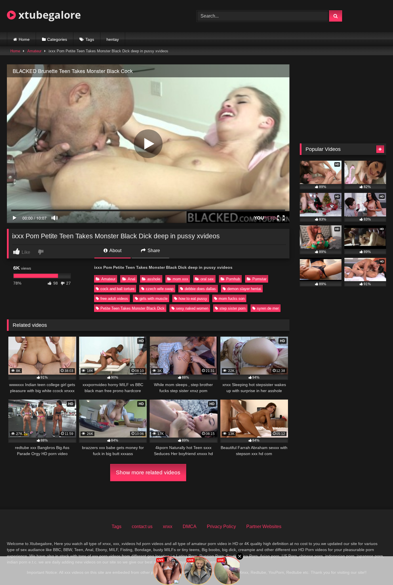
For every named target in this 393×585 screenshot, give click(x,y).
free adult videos (114, 298)
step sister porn (232, 308)
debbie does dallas (200, 289)
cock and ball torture (117, 289)
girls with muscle (153, 298)
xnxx (167, 526)
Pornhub (233, 279)
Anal (131, 279)
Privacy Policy (221, 526)
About (114, 250)
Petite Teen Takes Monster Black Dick (132, 308)
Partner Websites (263, 526)
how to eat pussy (193, 298)
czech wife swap (159, 289)
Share (153, 250)
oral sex (207, 279)
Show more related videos (148, 472)
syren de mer (268, 308)
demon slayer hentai (244, 289)
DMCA (190, 526)
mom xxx (180, 279)
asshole (153, 279)
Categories (57, 39)
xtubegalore (48, 15)
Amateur (34, 51)
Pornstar (259, 279)
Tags (89, 39)
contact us (142, 526)
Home (24, 39)
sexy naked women (192, 308)
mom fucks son (232, 298)
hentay (112, 39)
